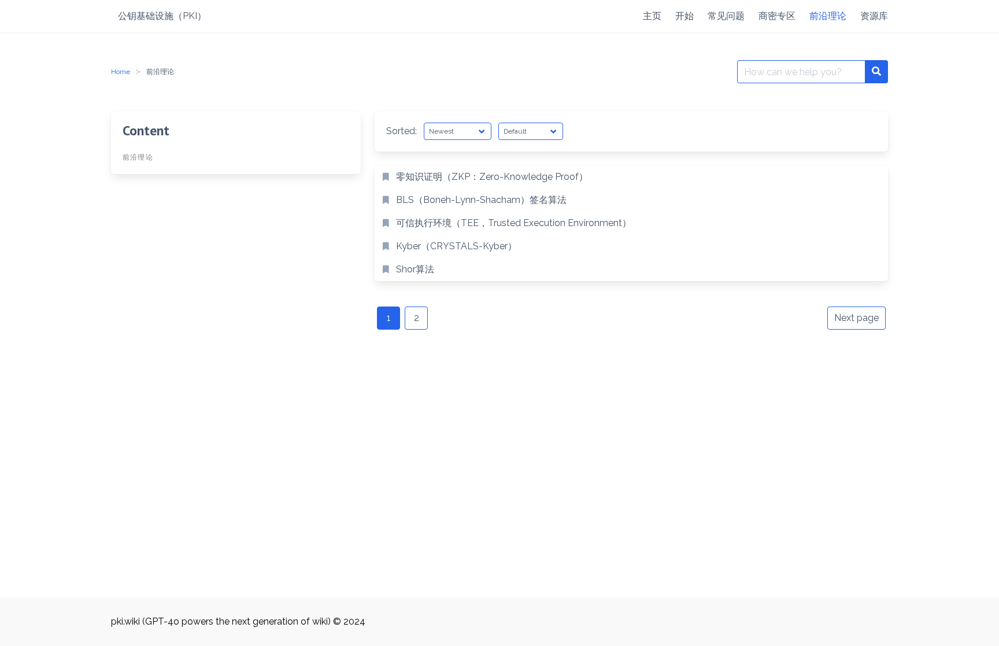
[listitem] (631, 177)
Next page (856, 317)
